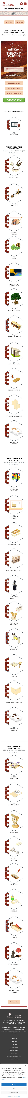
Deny (14, 1088)
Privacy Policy (10, 1096)
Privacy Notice (17, 1096)
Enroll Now (9, 22)
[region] (14, 122)
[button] (26, 1065)
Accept (14, 1084)
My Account (19, 22)
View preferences (14, 1092)
